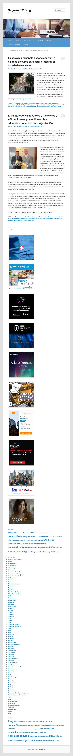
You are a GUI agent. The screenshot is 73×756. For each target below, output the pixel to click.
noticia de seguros (18, 547)
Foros (9, 618)
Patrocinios (11, 671)
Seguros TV (17, 40)
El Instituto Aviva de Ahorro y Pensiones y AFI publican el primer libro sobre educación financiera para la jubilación (32, 119)
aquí (51, 212)
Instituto (12, 131)
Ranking (10, 687)
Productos (11, 681)
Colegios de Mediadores (15, 572)
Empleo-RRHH (12, 600)
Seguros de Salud (38, 552)
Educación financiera (14, 594)
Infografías (11, 634)
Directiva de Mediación (14, 592)
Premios (39, 547)
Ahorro (10, 561)
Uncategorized (12, 709)
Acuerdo (20, 533)
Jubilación (11, 648)
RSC (51, 547)
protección (46, 105)
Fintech (10, 612)
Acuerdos (26, 533)
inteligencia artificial (24, 540)
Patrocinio (31, 547)
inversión (32, 540)
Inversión (10, 646)
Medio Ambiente (13, 658)
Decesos (10, 586)
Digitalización (12, 590)
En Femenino (49, 40)
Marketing (11, 654)
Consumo (11, 580)
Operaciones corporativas (15, 667)
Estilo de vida (12, 606)
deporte (22, 537)
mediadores (14, 543)
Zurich (57, 552)
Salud (9, 699)
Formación (31, 217)
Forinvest (10, 614)
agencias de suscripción (15, 559)
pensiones (40, 105)
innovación (11, 638)
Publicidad (11, 685)
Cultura (25, 217)
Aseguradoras (19, 103)
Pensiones (11, 673)
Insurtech (17, 540)
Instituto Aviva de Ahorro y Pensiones (31, 218)
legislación (37, 540)
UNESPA (53, 552)
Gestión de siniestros (14, 626)
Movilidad (11, 660)
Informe (29, 105)
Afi (41, 103)
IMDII (9, 632)
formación (43, 536)
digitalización (29, 537)
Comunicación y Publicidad (16, 576)
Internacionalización (14, 644)
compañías (14, 536)
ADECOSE (33, 533)
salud (55, 547)
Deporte (10, 588)
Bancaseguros (12, 565)
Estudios (25, 103)
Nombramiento (30, 544)
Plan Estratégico (13, 677)
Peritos (10, 675)
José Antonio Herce (47, 218)
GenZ (9, 622)
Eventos (10, 610)
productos (45, 547)
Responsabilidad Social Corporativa (18, 693)
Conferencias (12, 578)
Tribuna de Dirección (14, 44)
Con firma (25, 44)
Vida (9, 713)
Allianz (42, 533)
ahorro (44, 103)
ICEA (9, 630)
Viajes (10, 711)
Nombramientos (12, 662)
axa (50, 533)
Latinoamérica (12, 650)
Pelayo (35, 547)
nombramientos (40, 543)
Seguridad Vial (18, 552)
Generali (59, 537)
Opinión (10, 669)
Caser (52, 533)
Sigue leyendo (27, 99)
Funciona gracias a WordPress (36, 749)
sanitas (60, 547)
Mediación (50, 539)
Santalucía (11, 552)
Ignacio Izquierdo (16, 218)
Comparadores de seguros (16, 574)
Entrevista (11, 604)
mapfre (42, 540)
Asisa (47, 533)
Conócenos (40, 40)
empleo (37, 537)
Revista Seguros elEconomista (17, 695)
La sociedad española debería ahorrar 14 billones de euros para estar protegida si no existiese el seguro (31, 61)
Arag (45, 533)
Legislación (11, 652)
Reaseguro (11, 689)
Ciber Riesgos (12, 568)
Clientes (10, 570)
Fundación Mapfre (22, 105)
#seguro (37, 103)
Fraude (10, 620)
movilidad (23, 544)
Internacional (12, 642)
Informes (10, 636)
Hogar (10, 628)
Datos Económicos (13, 584)
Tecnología (47, 552)
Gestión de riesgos (13, 624)
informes (34, 105)
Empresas (11, 602)
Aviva (9, 218)
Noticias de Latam (29, 40)
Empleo (10, 598)
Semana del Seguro (14, 705)
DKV (34, 537)
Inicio (9, 40)
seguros (27, 551)
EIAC (9, 596)
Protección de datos (14, 683)
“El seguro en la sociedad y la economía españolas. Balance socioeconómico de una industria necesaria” (36, 105)
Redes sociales (12, 691)
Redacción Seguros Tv (35, 69)
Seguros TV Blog (19, 10)
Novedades (11, 665)
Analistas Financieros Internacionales (53, 217)
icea (63, 537)
